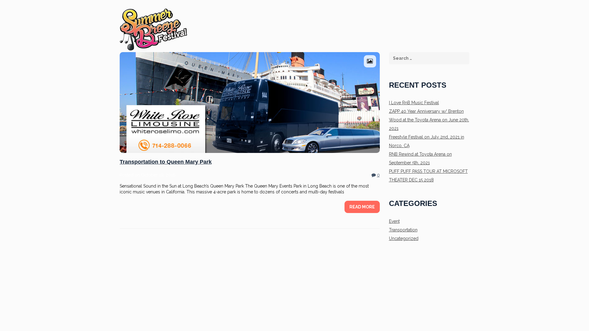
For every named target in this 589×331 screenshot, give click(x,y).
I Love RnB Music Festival (414, 102)
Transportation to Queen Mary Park (166, 162)
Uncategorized (403, 238)
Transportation (403, 229)
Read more (362, 206)
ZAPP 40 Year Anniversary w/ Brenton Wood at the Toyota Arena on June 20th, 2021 (429, 120)
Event (394, 221)
